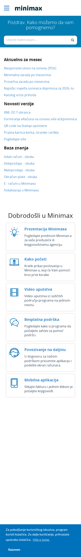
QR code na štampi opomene (25, 126)
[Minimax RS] (27, 5)
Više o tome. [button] (41, 539)
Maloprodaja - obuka (19, 170)
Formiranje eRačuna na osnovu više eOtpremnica (40, 119)
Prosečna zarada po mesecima (26, 81)
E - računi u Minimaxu (20, 183)
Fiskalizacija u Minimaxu (21, 190)
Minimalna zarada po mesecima (28, 75)
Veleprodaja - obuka (19, 163)
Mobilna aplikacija (41, 380)
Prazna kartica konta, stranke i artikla (31, 132)
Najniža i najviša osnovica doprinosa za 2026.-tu (39, 88)
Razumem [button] (14, 549)
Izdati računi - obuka (19, 157)
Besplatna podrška (41, 319)
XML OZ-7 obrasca (17, 112)
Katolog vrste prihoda (20, 95)
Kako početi (35, 259)
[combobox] (36, 40)
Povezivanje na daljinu (45, 349)
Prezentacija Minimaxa (45, 229)
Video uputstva (38, 289)
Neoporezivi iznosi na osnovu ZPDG (30, 68)
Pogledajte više (15, 139)
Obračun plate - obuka (20, 177)
